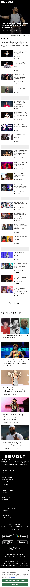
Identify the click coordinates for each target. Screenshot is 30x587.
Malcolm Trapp (20, 81)
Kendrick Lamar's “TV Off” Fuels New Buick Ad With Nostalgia (20, 136)
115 (13, 303)
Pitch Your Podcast (7, 479)
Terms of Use (6, 563)
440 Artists (5, 484)
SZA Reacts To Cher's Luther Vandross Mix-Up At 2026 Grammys (20, 238)
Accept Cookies (15, 584)
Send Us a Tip (6, 497)
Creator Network (7, 482)
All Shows (5, 473)
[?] (7, 53)
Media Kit (5, 499)
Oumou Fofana (8, 394)
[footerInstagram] (5, 557)
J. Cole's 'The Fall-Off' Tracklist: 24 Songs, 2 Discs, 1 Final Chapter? (20, 103)
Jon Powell (7, 340)
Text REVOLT (6, 515)
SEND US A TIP (15, 529)
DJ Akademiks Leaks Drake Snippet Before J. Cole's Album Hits (20, 52)
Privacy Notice (14, 563)
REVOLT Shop (6, 517)
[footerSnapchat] (13, 557)
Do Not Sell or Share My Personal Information (14, 580)
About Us (5, 493)
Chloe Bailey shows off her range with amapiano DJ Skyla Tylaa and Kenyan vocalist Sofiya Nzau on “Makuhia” (15, 390)
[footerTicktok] (9, 557)
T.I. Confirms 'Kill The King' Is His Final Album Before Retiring (20, 175)
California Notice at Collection (8, 565)
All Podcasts (6, 475)
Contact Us (5, 513)
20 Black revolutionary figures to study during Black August (15, 336)
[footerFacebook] (17, 557)
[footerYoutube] (24, 557)
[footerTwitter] (20, 557)
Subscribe (5, 510)
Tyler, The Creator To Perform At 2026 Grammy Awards (20, 254)
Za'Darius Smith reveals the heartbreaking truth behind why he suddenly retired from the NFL (14, 444)
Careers (4, 502)
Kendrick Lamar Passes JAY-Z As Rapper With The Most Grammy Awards (20, 215)
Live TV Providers (7, 477)
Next (18, 303)
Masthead (5, 495)
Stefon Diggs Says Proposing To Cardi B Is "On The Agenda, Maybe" (20, 204)
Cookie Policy (23, 563)
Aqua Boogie (7, 30)
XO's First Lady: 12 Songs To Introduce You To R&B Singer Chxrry (20, 164)
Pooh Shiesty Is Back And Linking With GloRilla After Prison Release (20, 277)
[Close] (28, 570)
